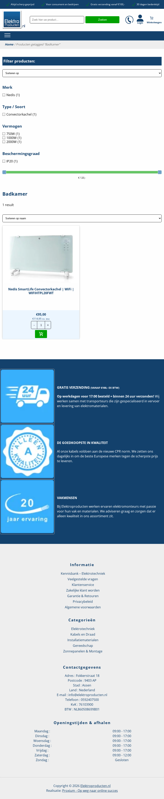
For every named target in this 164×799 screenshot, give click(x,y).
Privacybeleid (83, 601)
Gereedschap (83, 645)
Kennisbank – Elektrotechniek (83, 573)
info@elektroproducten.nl (87, 695)
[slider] (4, 172)
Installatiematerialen (82, 640)
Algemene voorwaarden (83, 607)
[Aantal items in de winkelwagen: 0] (155, 18)
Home (9, 44)
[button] (41, 334)
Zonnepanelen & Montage (82, 651)
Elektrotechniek (83, 629)
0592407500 (90, 699)
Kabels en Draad (82, 634)
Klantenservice (83, 585)
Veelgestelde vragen (83, 579)
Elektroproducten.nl (95, 786)
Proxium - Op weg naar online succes (90, 790)
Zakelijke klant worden (83, 590)
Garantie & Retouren (83, 596)
